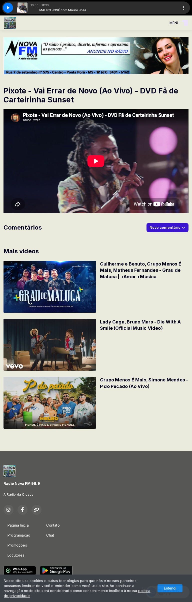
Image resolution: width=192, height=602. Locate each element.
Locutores (16, 555)
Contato (53, 525)
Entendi (170, 588)
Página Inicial (19, 525)
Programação (19, 535)
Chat (50, 535)
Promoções (17, 545)
